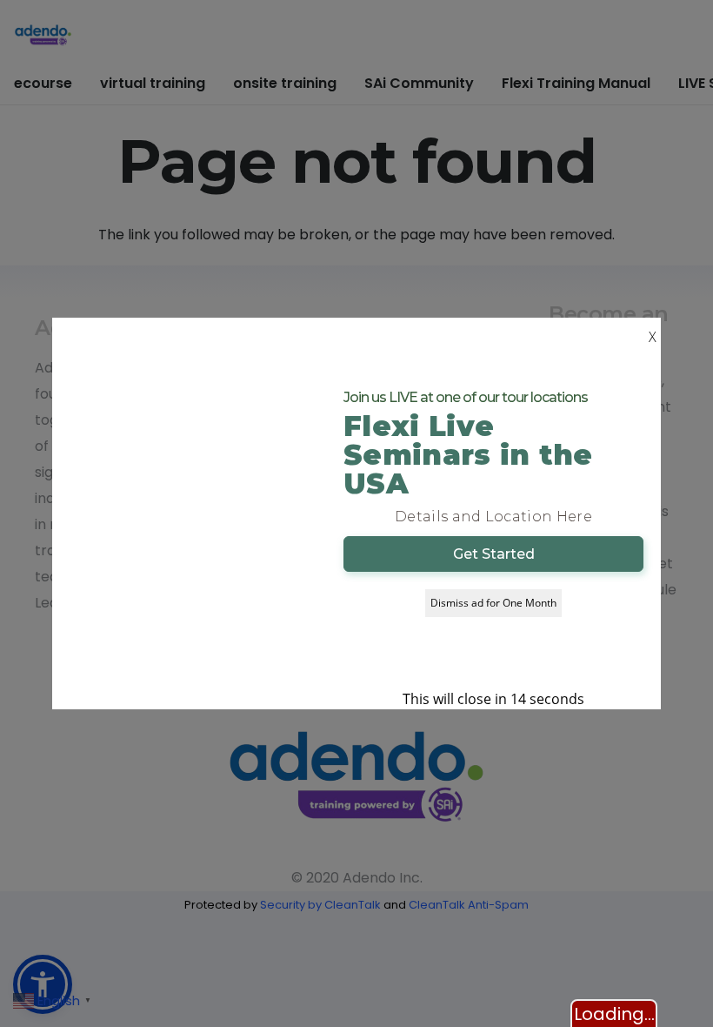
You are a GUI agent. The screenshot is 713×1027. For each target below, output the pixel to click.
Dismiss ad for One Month (493, 602)
